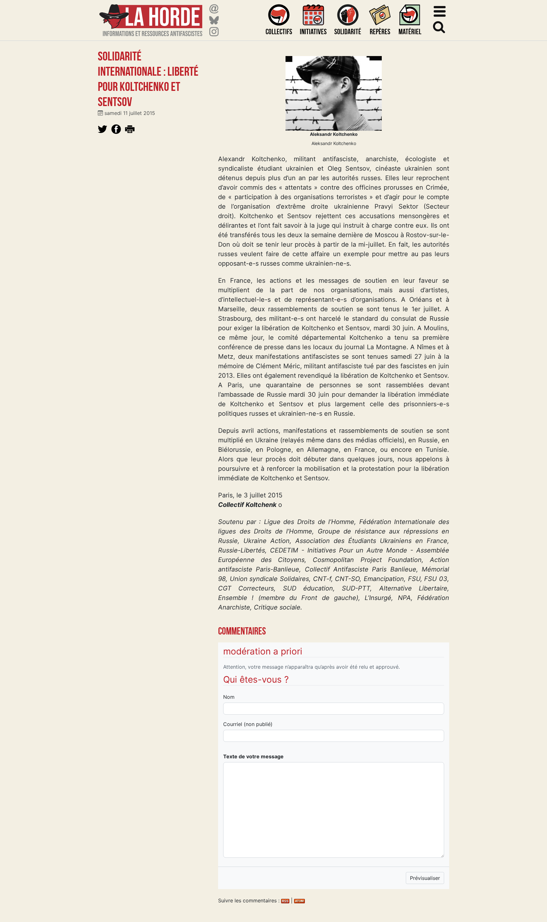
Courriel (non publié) (248, 724)
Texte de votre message (253, 756)
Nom (229, 697)
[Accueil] (151, 16)
